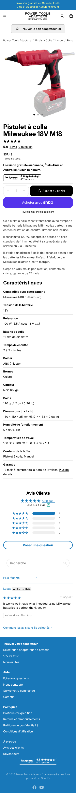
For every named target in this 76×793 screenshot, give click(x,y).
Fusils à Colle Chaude (49, 40)
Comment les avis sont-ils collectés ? (27, 627)
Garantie (8, 697)
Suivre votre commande (19, 690)
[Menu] (4, 16)
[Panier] (71, 16)
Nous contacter (13, 684)
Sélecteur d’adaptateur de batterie (26, 649)
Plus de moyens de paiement (38, 211)
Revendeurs (11, 753)
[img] (12, 598)
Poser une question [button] (38, 545)
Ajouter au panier (54, 190)
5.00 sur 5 (48, 501)
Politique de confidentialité (20, 725)
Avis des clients (13, 747)
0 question (25, 146)
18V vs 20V (11, 656)
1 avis (13, 146)
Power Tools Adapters (17, 40)
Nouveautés (11, 662)
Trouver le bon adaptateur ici (41, 28)
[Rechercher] (62, 16)
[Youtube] (41, 787)
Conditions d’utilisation (18, 731)
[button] (20, 513)
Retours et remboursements (21, 719)
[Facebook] (34, 787)
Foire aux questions (16, 678)
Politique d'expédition (17, 713)
